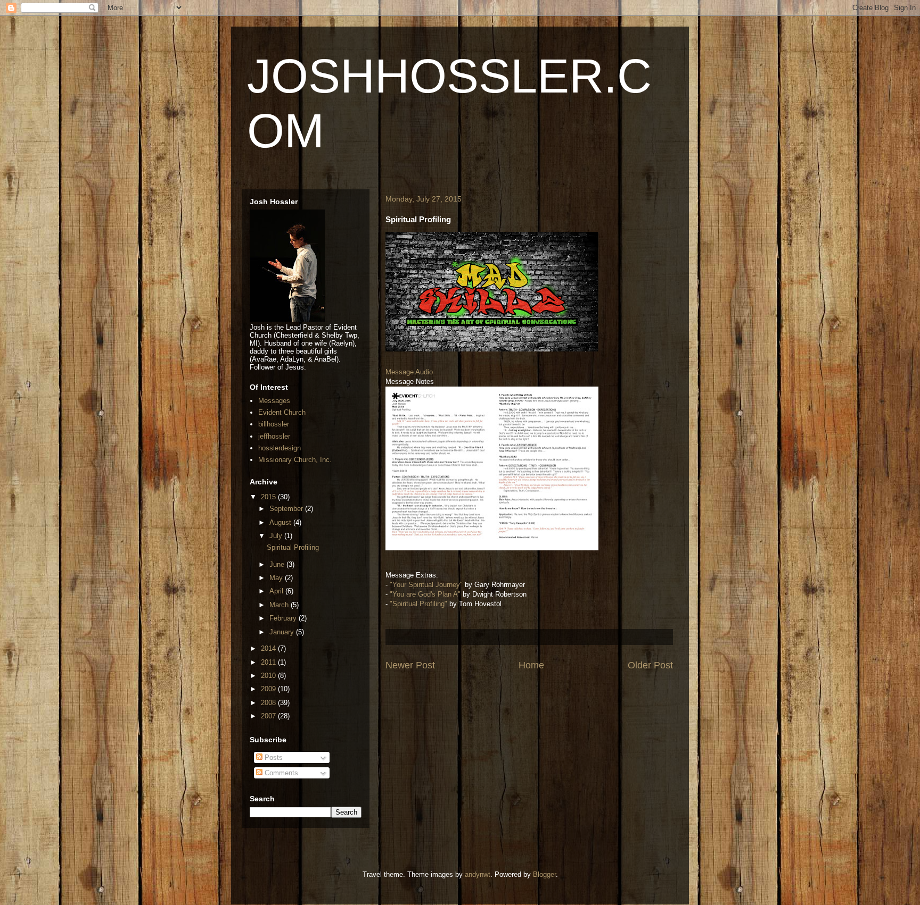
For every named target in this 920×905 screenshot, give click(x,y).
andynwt (477, 874)
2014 (269, 648)
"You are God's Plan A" (425, 594)
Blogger (544, 874)
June (277, 564)
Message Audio (409, 372)
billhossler (273, 424)
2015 (269, 497)
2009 (269, 689)
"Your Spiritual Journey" (426, 585)
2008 (269, 703)
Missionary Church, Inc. (295, 460)
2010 (269, 676)
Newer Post (410, 665)
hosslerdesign (279, 448)
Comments (280, 773)
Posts (272, 757)
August (281, 522)
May (277, 578)
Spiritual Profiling (293, 547)
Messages (274, 401)
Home (531, 665)
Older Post (650, 665)
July (276, 536)
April (277, 591)
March (280, 605)
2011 (269, 662)
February (284, 618)
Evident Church (282, 412)
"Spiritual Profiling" (418, 604)
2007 (269, 716)
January (282, 632)
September (287, 509)
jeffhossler (274, 436)
